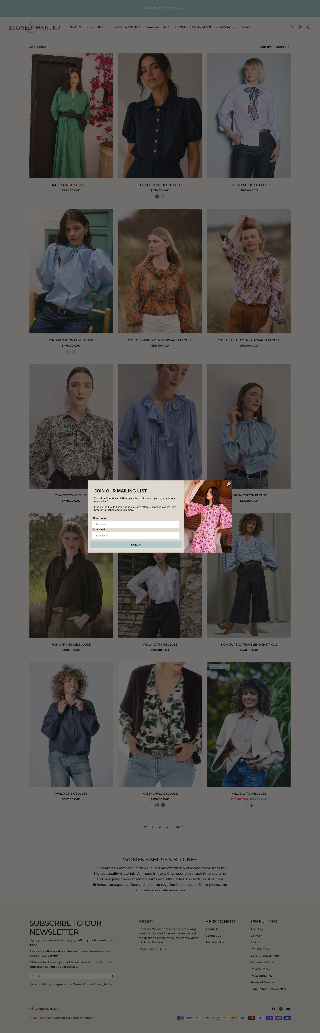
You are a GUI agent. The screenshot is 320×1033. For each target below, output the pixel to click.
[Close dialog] (229, 484)
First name (99, 518)
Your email (99, 529)
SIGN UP (136, 544)
